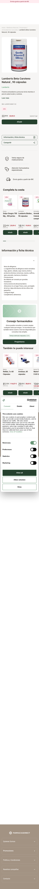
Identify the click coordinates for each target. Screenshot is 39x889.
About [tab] (32, 406)
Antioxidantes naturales (10, 30)
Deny (19, 487)
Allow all (19, 473)
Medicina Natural (12, 27)
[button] (19, 850)
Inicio (3, 27)
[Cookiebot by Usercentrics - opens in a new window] (28, 400)
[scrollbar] (19, 241)
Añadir (10, 232)
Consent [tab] (7, 406)
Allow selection (19, 480)
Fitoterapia (23, 27)
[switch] (33, 449)
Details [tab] (19, 406)
